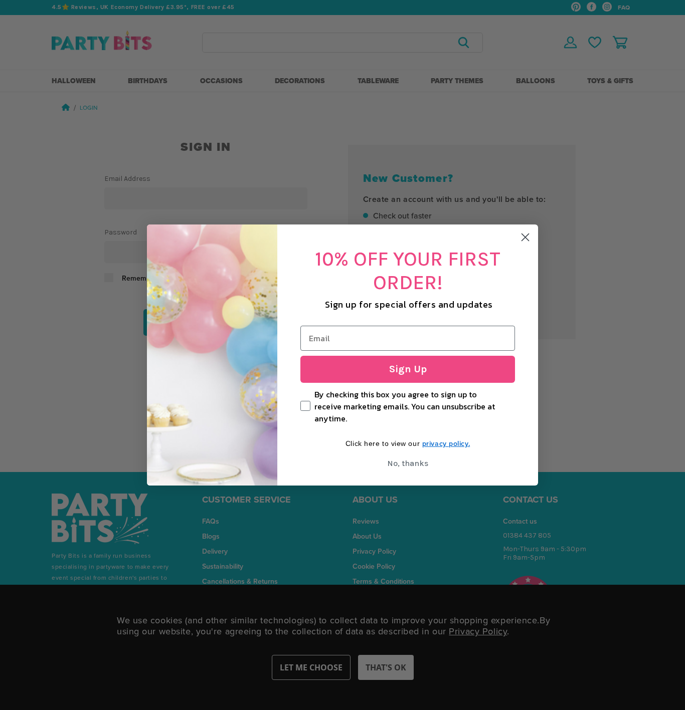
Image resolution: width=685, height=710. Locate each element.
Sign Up (408, 369)
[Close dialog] (525, 237)
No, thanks (407, 463)
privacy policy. (446, 443)
